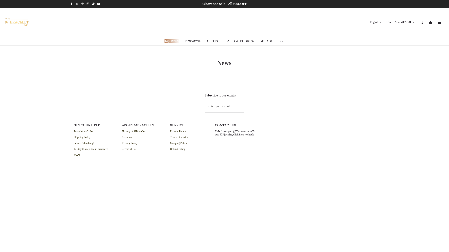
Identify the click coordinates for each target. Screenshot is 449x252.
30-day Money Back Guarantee (91, 148)
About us (127, 137)
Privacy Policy (130, 143)
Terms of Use (129, 148)
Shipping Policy (82, 137)
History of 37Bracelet (133, 131)
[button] (421, 22)
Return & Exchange (84, 143)
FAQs (77, 154)
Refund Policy (177, 148)
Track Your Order (83, 131)
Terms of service (179, 137)
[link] (214, 41)
